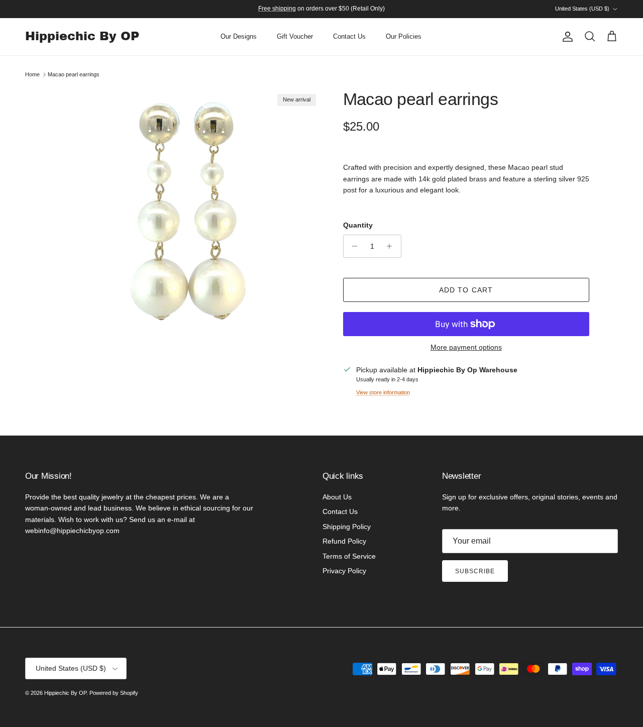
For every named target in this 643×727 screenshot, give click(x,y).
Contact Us (349, 36)
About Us (337, 497)
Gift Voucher (295, 36)
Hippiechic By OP (65, 693)
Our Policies (403, 36)
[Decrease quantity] (352, 246)
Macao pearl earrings (73, 74)
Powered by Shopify (113, 693)
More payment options (466, 347)
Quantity (358, 225)
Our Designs (239, 36)
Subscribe (475, 571)
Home (32, 74)
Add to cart (466, 290)
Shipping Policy (347, 527)
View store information (383, 392)
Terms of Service (349, 556)
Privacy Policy (344, 571)
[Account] (566, 37)
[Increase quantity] (392, 246)
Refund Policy (344, 541)
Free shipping (277, 8)
